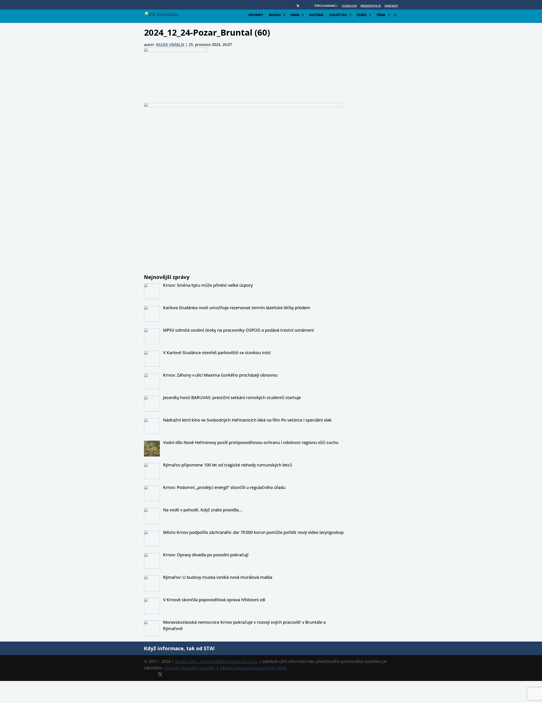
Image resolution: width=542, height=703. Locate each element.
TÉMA (380, 15)
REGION (275, 15)
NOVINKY (255, 15)
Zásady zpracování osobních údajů (253, 668)
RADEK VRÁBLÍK (170, 44)
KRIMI (294, 15)
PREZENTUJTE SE (371, 6)
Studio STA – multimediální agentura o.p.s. (216, 661)
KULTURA (316, 15)
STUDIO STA (349, 6)
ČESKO (361, 15)
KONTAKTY (391, 6)
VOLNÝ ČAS (338, 15)
